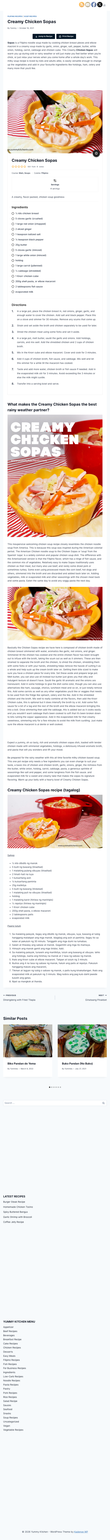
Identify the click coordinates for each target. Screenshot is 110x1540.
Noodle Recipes (11, 1380)
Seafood (7, 1409)
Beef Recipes (10, 1331)
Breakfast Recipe (12, 1339)
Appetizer (8, 1327)
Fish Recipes (10, 1364)
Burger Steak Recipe (14, 1201)
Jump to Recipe (45, 36)
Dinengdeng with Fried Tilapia (19, 997)
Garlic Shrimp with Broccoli (17, 1217)
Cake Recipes (10, 1343)
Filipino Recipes (15, 16)
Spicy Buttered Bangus (15, 1212)
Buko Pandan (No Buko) (77, 1063)
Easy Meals (9, 1356)
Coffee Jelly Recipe (13, 1222)
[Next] (102, 1054)
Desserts (8, 1351)
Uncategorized (11, 1421)
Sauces (7, 1405)
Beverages (9, 1335)
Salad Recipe (10, 1401)
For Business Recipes (14, 1368)
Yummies (14, 1069)
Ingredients (9, 1372)
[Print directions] (96, 153)
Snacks (7, 1413)
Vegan (6, 1425)
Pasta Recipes (11, 1384)
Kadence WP (81, 1531)
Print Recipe (67, 36)
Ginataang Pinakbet (96, 997)
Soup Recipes (30, 16)
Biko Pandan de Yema (22, 1063)
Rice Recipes (10, 1397)
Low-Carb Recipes (13, 1376)
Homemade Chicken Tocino (18, 1207)
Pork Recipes (10, 1393)
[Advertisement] (48, 78)
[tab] (49, 1087)
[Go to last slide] (8, 1054)
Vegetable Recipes (13, 1429)
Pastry (6, 1388)
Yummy (13, 28)
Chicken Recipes (12, 1347)
